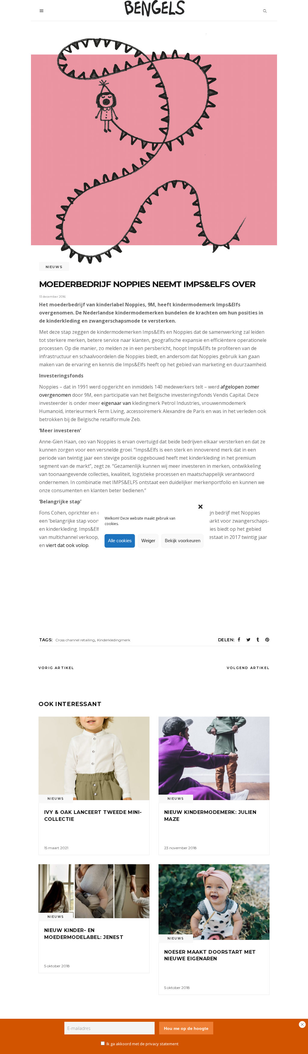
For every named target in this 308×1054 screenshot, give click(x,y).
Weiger (148, 540)
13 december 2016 (52, 297)
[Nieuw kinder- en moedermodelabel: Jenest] (93, 891)
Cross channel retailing (75, 640)
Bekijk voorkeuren (182, 540)
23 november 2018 (180, 848)
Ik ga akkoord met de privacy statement (142, 1043)
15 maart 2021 (56, 848)
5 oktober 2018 (57, 966)
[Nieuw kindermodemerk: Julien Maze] (214, 758)
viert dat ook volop (67, 545)
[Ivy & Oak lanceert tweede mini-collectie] (93, 758)
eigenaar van (116, 403)
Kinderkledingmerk (113, 640)
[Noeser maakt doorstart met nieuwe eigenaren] (214, 902)
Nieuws (54, 267)
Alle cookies (120, 540)
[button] (201, 507)
